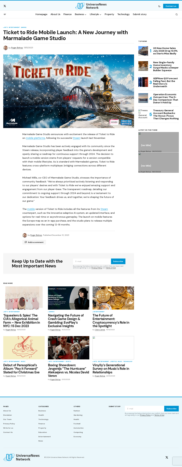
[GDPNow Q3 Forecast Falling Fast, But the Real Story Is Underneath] (143, 82)
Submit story (115, 406)
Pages (5, 406)
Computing (78, 432)
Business (42, 411)
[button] (159, 6)
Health (41, 415)
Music (23, 361)
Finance (41, 424)
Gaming (23, 27)
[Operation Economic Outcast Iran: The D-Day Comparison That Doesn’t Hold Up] (143, 98)
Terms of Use (111, 268)
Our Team (7, 419)
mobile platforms (35, 138)
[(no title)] (158, 142)
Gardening (78, 415)
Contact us (171, 6)
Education (42, 432)
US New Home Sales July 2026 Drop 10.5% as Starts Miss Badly (165, 51)
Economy (77, 437)
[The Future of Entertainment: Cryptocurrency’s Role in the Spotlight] (113, 298)
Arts (6, 27)
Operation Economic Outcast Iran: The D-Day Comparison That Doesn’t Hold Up (165, 98)
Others (77, 406)
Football (77, 424)
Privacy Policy (96, 268)
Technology (127, 361)
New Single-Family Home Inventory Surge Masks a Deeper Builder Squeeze (166, 66)
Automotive (79, 428)
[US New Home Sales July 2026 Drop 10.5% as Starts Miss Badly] (143, 51)
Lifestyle (113, 361)
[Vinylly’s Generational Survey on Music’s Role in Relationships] (113, 347)
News (40, 441)
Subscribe (118, 261)
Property (42, 428)
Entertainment (14, 27)
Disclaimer (7, 415)
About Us (7, 411)
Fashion (77, 411)
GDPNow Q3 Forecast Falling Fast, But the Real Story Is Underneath (165, 82)
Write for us (8, 428)
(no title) (146, 145)
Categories (43, 406)
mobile (31, 209)
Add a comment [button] (36, 242)
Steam (76, 138)
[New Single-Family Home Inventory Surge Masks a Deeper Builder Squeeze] (143, 66)
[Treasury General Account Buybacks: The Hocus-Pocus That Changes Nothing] (143, 114)
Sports (68, 361)
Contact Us (8, 432)
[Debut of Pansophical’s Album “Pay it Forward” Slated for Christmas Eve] (24, 347)
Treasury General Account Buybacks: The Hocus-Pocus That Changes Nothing (166, 114)
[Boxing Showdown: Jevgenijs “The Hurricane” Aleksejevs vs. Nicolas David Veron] (68, 347)
